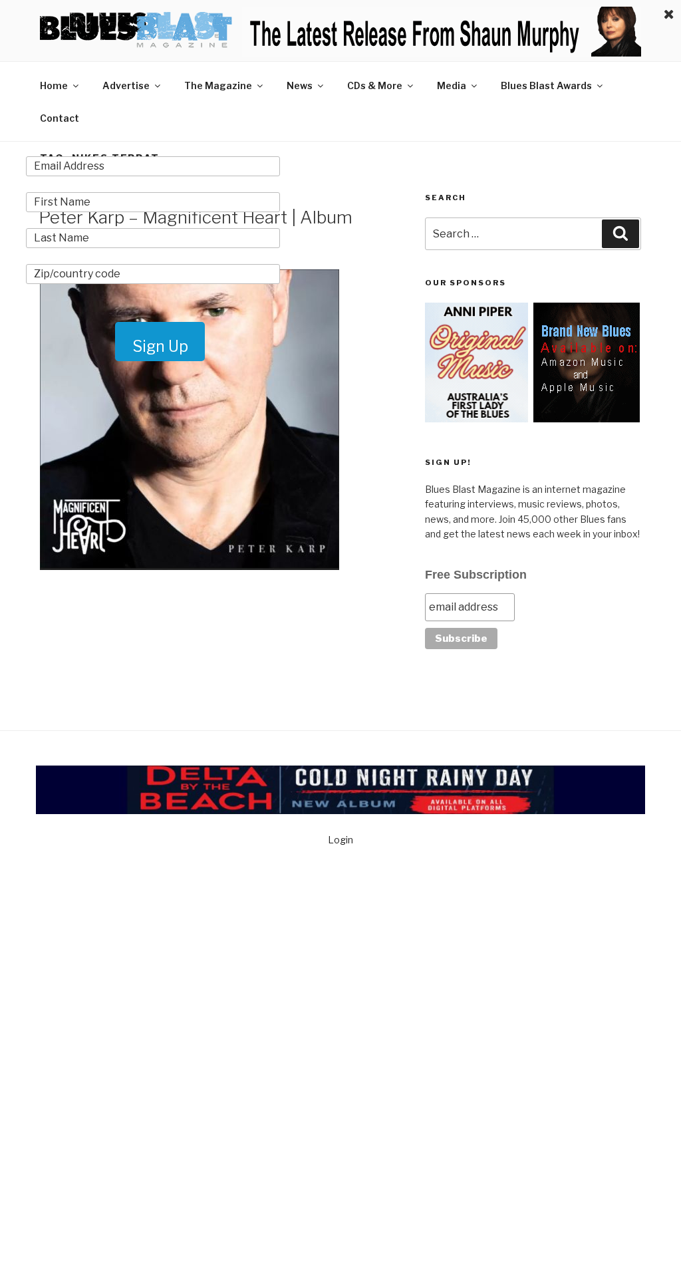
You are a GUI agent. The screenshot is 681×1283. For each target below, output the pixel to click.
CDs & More (374, 85)
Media (451, 85)
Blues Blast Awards (546, 85)
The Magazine (218, 85)
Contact (59, 118)
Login (340, 839)
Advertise (126, 85)
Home (54, 85)
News (300, 85)
